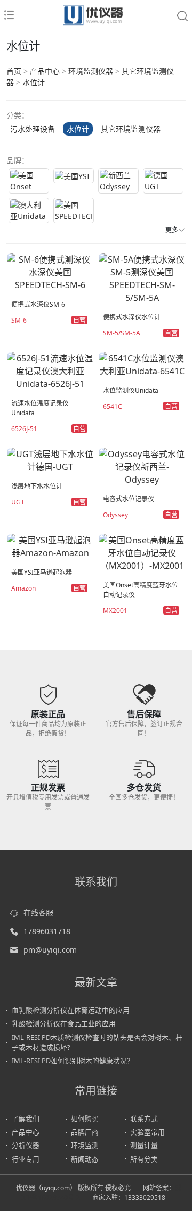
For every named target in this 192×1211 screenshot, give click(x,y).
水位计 (33, 82)
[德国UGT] (163, 181)
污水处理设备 (32, 129)
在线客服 (38, 912)
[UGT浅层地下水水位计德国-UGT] (50, 459)
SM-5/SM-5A (121, 333)
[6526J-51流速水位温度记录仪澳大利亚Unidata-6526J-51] (50, 370)
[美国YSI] (73, 175)
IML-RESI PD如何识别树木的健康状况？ (73, 1060)
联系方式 (144, 1118)
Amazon (23, 588)
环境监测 (85, 1145)
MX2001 (115, 610)
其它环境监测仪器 (131, 129)
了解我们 (25, 1118)
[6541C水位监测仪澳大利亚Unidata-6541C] (142, 363)
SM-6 (19, 320)
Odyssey (115, 514)
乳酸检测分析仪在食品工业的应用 (64, 1023)
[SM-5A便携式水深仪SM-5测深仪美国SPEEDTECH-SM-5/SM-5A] (142, 277)
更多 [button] (171, 229)
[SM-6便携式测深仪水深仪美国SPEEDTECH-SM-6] (50, 271)
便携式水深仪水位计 (132, 317)
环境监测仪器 (90, 71)
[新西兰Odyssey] (118, 181)
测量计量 (144, 1145)
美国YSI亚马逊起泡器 (41, 572)
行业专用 (25, 1159)
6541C (112, 406)
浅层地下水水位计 (36, 486)
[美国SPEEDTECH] (73, 210)
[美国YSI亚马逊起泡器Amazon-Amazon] (50, 545)
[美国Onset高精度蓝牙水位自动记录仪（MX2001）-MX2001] (142, 552)
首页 (13, 71)
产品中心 (45, 71)
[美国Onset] (29, 181)
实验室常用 (147, 1132)
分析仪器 (25, 1145)
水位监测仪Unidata (130, 390)
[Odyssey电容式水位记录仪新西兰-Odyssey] (142, 466)
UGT (18, 502)
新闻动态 (85, 1159)
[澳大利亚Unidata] (29, 210)
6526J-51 (24, 428)
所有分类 (144, 1159)
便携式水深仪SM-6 (38, 304)
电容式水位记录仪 (128, 498)
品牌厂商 (85, 1132)
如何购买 (85, 1118)
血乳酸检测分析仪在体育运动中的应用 (71, 1010)
